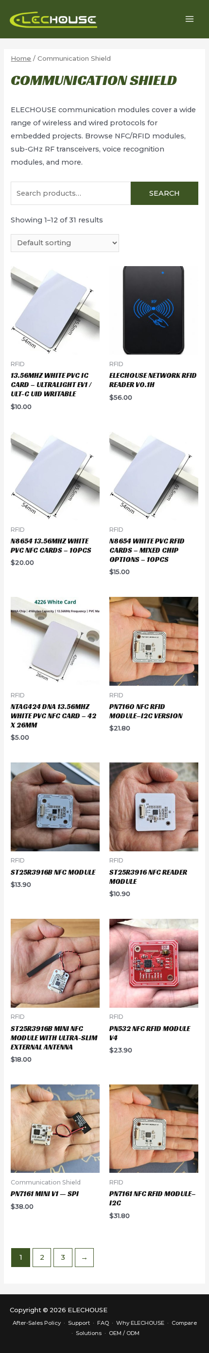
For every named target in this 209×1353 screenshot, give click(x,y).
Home (21, 58)
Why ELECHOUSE (140, 1322)
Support (79, 1322)
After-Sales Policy (37, 1322)
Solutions (89, 1333)
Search (164, 193)
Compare (184, 1322)
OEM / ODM (124, 1333)
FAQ (103, 1322)
